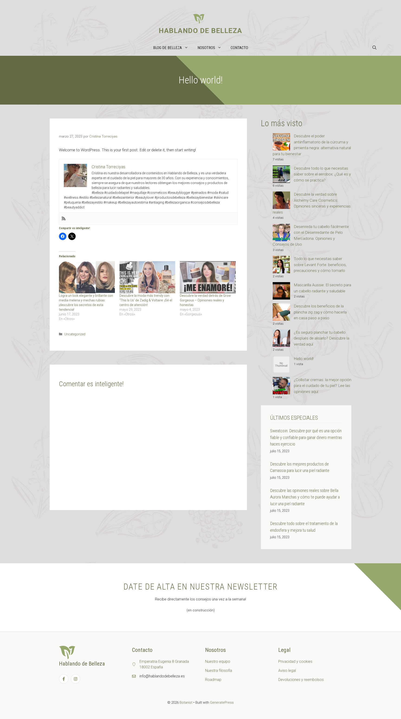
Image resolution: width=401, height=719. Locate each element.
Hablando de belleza (200, 30)
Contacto (239, 47)
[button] (374, 48)
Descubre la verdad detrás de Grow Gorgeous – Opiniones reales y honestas (205, 300)
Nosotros (206, 47)
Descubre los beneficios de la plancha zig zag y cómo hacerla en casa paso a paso (320, 312)
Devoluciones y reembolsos (301, 679)
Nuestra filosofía (218, 670)
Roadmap (213, 679)
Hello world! (304, 358)
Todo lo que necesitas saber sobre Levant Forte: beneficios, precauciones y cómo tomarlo (320, 264)
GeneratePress (222, 702)
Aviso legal (287, 670)
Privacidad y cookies (295, 661)
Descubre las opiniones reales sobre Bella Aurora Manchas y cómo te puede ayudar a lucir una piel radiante (305, 497)
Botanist (186, 702)
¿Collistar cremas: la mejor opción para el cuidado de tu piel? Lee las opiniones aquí (322, 385)
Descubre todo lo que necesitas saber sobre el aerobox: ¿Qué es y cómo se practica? (322, 174)
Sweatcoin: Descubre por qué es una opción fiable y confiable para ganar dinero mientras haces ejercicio (306, 437)
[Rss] (63, 218)
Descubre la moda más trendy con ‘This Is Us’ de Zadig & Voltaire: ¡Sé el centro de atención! (146, 300)
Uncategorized (74, 334)
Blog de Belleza (167, 47)
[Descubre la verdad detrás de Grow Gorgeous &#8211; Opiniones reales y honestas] (208, 277)
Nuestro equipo (217, 661)
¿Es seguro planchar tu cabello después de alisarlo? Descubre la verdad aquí (321, 338)
